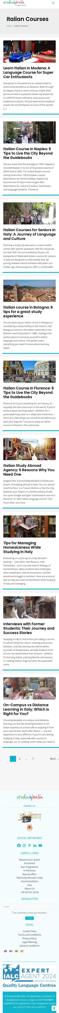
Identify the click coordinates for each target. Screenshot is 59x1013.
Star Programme (29, 866)
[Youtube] (40, 845)
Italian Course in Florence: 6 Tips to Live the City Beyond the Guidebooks (28, 392)
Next (54, 758)
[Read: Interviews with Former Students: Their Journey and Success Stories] (29, 607)
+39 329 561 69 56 (29, 892)
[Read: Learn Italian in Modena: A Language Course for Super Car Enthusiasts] (29, 51)
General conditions (29, 945)
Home (9, 26)
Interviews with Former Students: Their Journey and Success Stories (28, 628)
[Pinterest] (29, 845)
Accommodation (29, 881)
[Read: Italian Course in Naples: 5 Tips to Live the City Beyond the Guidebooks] (29, 132)
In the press (29, 870)
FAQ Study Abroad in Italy (29, 877)
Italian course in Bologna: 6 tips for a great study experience (28, 312)
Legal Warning (29, 942)
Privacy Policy (29, 938)
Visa (29, 885)
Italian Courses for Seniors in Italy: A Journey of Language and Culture (29, 234)
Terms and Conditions (29, 934)
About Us (29, 888)
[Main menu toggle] (53, 3)
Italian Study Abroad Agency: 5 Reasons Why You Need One (29, 470)
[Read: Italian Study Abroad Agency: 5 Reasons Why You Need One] (29, 448)
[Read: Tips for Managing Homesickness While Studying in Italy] (29, 526)
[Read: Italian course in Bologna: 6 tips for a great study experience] (29, 290)
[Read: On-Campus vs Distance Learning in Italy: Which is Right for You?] (29, 688)
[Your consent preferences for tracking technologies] (54, 1008)
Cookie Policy (29, 931)
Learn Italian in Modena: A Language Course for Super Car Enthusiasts (28, 72)
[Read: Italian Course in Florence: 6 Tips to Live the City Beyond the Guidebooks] (29, 371)
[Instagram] (24, 845)
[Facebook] (18, 845)
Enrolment (29, 863)
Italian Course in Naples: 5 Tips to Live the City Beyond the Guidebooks (28, 153)
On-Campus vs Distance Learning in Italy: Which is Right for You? (26, 709)
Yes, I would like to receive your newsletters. (30, 913)
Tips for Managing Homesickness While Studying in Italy (22, 547)
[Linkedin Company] (35, 845)
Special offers (29, 874)
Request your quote (29, 859)
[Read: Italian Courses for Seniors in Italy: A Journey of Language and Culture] (29, 213)
